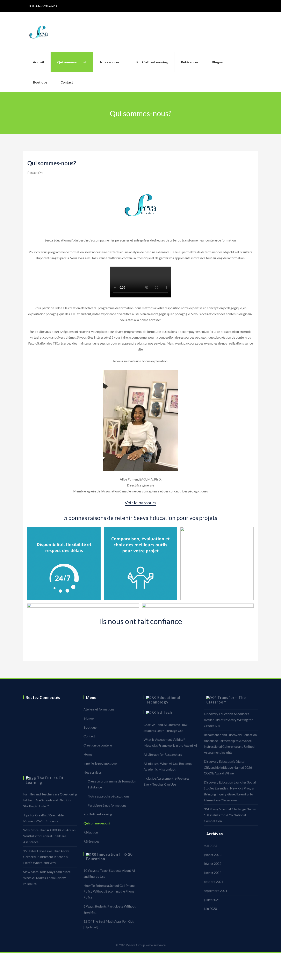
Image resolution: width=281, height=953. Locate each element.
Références (190, 62)
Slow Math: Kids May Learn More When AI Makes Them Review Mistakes (47, 878)
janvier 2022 (212, 872)
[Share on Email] (26, 756)
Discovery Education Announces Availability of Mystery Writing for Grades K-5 (228, 720)
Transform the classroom (226, 699)
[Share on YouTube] (26, 765)
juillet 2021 (212, 900)
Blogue (217, 62)
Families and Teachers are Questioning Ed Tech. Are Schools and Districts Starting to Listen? (50, 800)
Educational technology (163, 699)
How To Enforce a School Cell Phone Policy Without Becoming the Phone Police (109, 891)
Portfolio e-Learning (152, 62)
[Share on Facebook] (26, 709)
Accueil (38, 62)
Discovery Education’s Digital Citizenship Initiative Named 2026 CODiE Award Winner (228, 767)
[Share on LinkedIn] (26, 728)
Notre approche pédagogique (108, 796)
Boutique (40, 82)
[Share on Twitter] (26, 719)
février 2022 (212, 863)
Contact (66, 82)
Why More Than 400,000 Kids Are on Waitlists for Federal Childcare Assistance (49, 836)
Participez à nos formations (107, 805)
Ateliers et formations (99, 709)
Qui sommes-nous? (72, 62)
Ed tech (164, 712)
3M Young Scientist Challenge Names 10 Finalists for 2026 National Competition (230, 815)
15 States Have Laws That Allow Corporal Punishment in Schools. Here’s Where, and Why (46, 857)
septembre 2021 (215, 891)
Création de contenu (98, 745)
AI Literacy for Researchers (163, 754)
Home (88, 754)
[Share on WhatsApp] (26, 746)
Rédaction (91, 832)
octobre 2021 (213, 881)
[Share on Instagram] (26, 737)
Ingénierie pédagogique (100, 763)
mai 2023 (210, 845)
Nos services (110, 62)
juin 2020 (210, 908)
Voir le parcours (140, 502)
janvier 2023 (212, 855)
